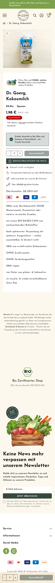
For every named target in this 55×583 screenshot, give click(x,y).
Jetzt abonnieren (27, 496)
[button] (4, 15)
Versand (22, 123)
